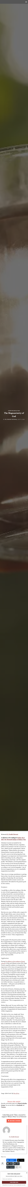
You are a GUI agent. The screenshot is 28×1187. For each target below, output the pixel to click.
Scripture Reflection (14, 410)
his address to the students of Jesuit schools (13, 962)
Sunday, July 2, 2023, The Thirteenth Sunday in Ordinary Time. (13, 839)
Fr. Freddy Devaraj (11, 419)
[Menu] (26, 2)
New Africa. (16, 1093)
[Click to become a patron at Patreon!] (14, 1123)
